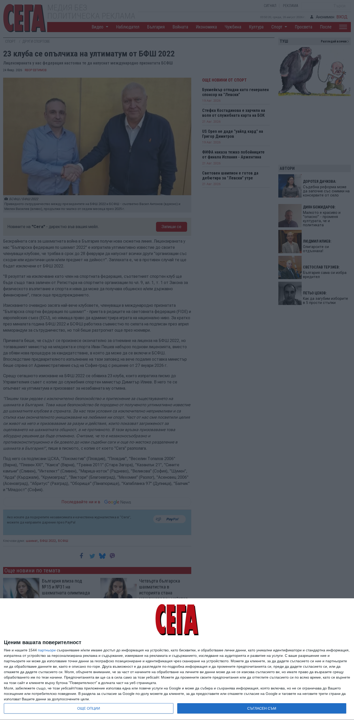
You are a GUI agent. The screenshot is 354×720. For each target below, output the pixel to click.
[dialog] (177, 659)
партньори (47, 650)
